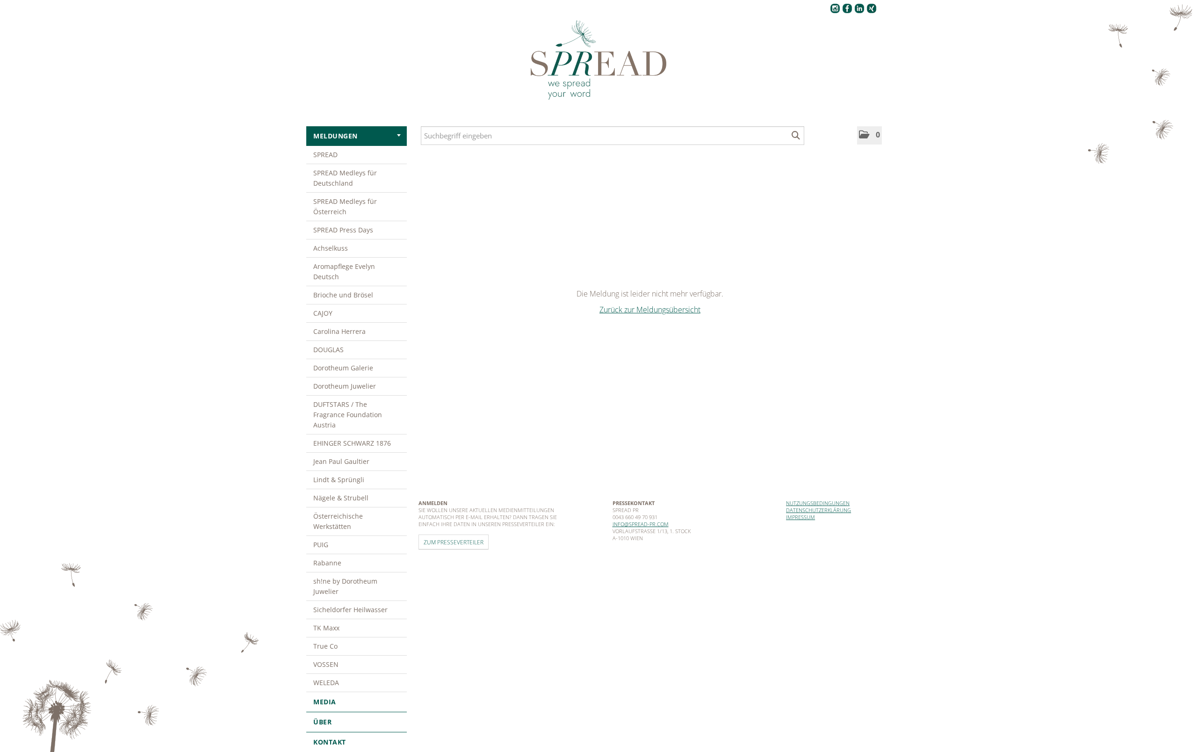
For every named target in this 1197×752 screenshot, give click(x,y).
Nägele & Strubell (340, 497)
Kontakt (329, 742)
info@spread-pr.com (641, 524)
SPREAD (325, 154)
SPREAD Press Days (343, 229)
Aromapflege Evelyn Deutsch (344, 271)
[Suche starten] (796, 136)
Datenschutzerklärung (818, 509)
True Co (325, 646)
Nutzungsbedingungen (818, 502)
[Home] (598, 60)
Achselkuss (330, 248)
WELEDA (326, 682)
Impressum (800, 517)
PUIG (320, 544)
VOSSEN (326, 664)
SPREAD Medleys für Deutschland (345, 178)
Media (324, 701)
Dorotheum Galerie (343, 367)
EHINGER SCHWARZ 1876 (352, 443)
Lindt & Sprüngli (338, 479)
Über (322, 721)
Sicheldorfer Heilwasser (350, 609)
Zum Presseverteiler (453, 542)
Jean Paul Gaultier (341, 461)
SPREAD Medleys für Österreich (345, 206)
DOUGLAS (328, 349)
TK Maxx (326, 627)
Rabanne (327, 562)
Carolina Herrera (339, 331)
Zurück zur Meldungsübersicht (649, 309)
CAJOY (322, 313)
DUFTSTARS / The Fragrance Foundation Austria (347, 414)
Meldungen (335, 135)
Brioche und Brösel (343, 294)
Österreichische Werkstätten (338, 521)
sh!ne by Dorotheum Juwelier (345, 586)
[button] (869, 135)
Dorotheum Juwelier (344, 386)
